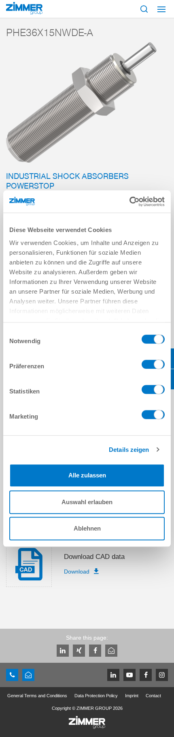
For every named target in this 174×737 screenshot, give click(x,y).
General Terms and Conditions (37, 695)
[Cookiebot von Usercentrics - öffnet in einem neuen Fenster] (129, 201)
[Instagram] (162, 675)
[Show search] (144, 9)
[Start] (24, 8)
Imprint (131, 695)
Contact (153, 695)
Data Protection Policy (96, 695)
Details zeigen (129, 449)
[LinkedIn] (63, 651)
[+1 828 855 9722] (12, 675)
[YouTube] (129, 675)
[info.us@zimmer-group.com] (28, 675)
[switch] (153, 366)
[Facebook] (95, 651)
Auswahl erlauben (87, 501)
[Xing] (79, 651)
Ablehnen (87, 528)
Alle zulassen (87, 475)
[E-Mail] (111, 651)
